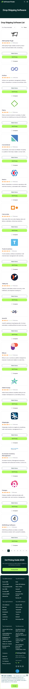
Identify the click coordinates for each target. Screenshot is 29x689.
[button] (24, 27)
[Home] (8, 2)
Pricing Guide (14, 569)
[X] (21, 666)
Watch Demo (14, 53)
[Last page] (26, 550)
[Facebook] (16, 666)
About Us (4, 656)
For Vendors (5, 661)
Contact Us (5, 658)
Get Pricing (14, 57)
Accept (14, 686)
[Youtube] (23, 666)
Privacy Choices (6, 663)
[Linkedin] (18, 666)
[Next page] (23, 550)
